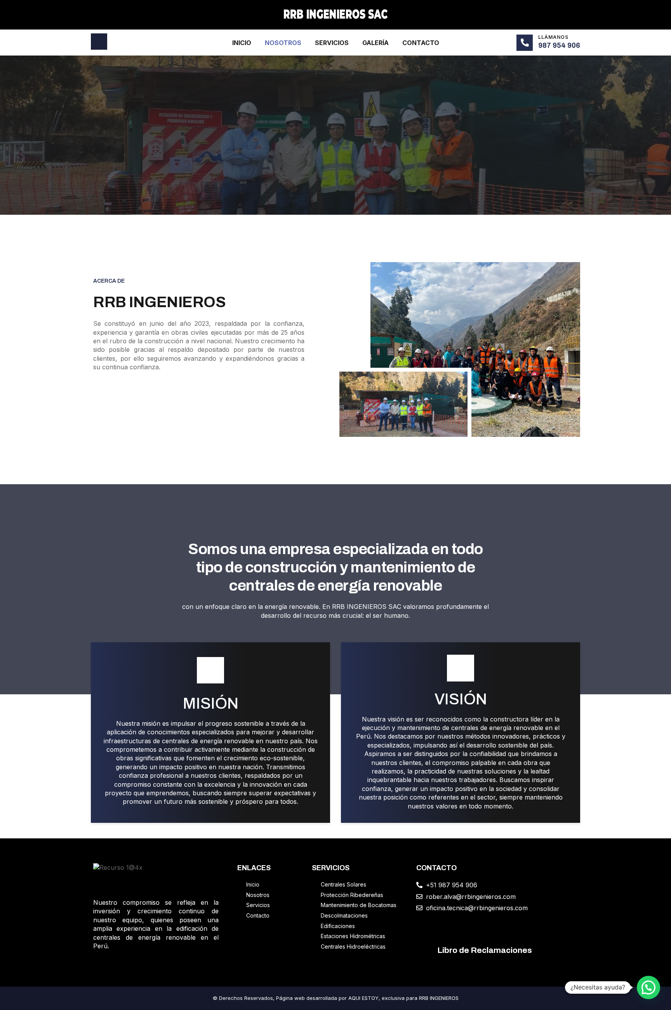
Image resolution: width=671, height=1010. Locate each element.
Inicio (241, 43)
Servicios (332, 43)
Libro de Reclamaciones (484, 950)
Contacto (420, 43)
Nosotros (283, 43)
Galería (375, 43)
